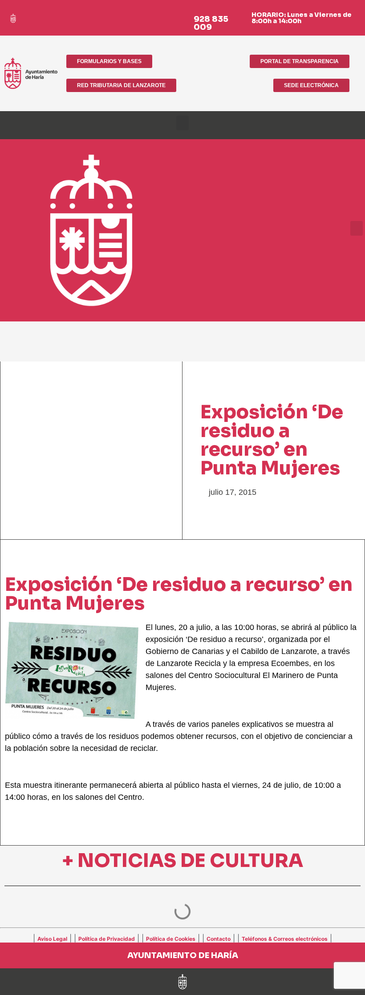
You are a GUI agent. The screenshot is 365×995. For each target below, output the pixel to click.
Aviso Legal (52, 938)
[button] (182, 123)
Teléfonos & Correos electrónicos (285, 938)
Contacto (219, 938)
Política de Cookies (170, 938)
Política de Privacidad (106, 938)
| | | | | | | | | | (182, 938)
